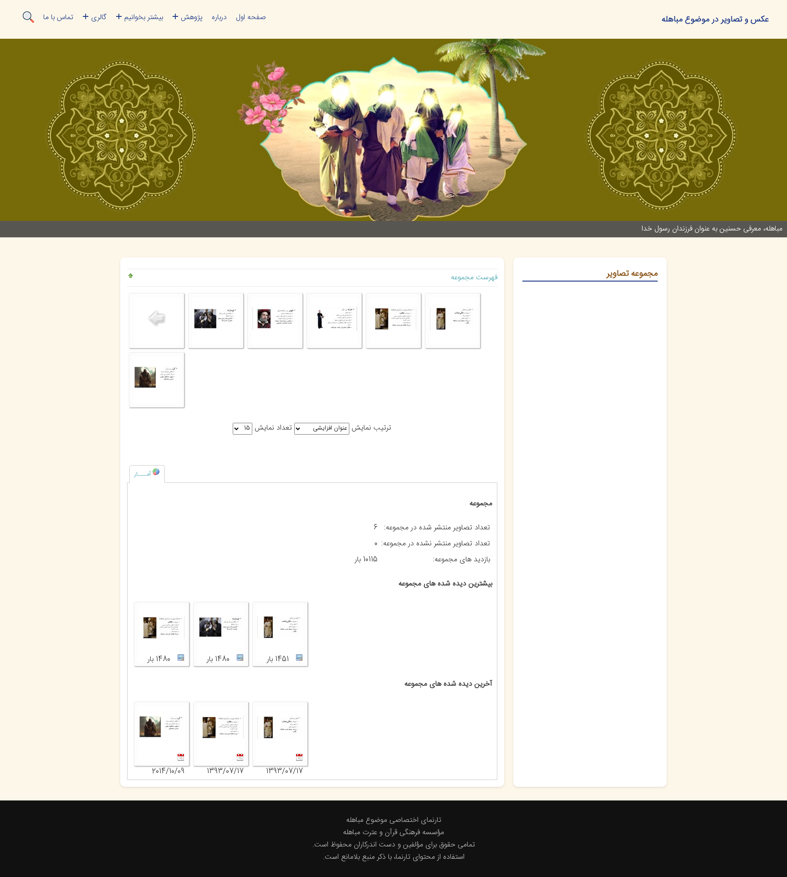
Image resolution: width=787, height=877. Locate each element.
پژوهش (192, 17)
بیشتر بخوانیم (143, 17)
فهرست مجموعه (474, 278)
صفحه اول (251, 17)
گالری (99, 17)
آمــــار (143, 474)
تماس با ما (58, 17)
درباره (219, 17)
